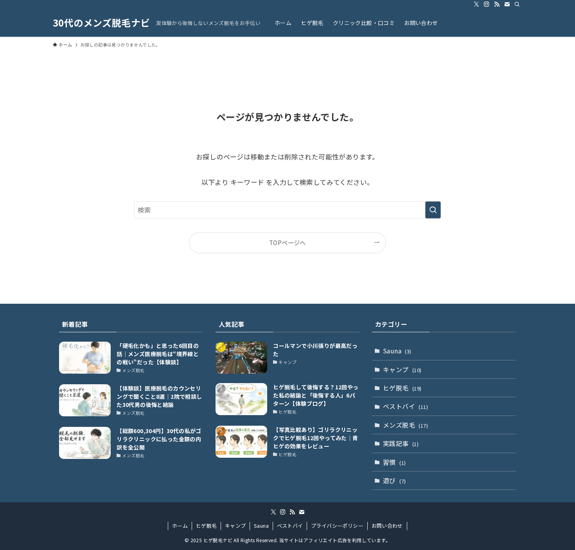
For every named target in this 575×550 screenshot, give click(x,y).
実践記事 (401, 443)
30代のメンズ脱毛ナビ (101, 22)
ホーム (180, 525)
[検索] (517, 4)
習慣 (394, 462)
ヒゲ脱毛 (402, 387)
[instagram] (487, 4)
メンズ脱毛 (405, 425)
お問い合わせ (387, 525)
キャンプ (402, 369)
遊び (394, 480)
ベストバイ (405, 406)
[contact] (507, 4)
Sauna (397, 350)
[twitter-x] (476, 4)
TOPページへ (287, 242)
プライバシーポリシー (337, 525)
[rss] (497, 4)
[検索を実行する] (433, 210)
